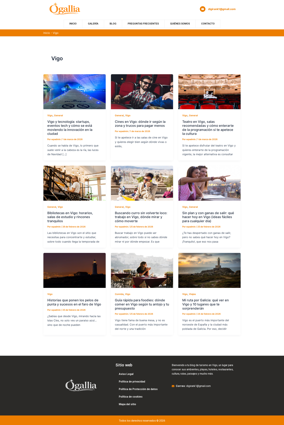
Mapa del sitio (127, 404)
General (58, 115)
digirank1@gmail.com (222, 9)
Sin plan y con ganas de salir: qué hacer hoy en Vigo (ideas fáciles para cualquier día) (208, 217)
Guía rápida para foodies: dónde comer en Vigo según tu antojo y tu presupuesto (142, 304)
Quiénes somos (180, 23)
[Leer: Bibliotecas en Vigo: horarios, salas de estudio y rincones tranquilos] (74, 183)
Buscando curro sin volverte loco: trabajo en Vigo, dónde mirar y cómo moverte (141, 217)
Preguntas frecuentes (143, 23)
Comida (119, 294)
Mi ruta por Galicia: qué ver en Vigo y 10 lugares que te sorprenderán (205, 304)
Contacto (208, 23)
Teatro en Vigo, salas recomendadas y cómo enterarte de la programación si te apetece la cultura (208, 128)
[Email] (202, 9)
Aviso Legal (126, 374)
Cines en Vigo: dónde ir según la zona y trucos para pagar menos (140, 124)
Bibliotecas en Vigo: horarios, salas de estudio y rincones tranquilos (70, 217)
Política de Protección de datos (138, 389)
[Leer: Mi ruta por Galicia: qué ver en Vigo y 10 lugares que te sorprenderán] (209, 270)
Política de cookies (130, 396)
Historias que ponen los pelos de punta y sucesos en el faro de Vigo (74, 302)
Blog (113, 23)
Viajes (192, 294)
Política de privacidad (132, 381)
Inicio (73, 23)
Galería (93, 23)
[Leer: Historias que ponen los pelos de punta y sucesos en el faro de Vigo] (74, 270)
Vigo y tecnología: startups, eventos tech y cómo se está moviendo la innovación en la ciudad (69, 128)
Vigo (50, 115)
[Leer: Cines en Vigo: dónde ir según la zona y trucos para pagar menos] (142, 91)
